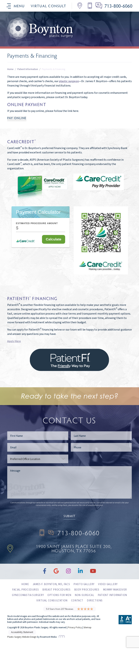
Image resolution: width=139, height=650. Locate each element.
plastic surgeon (69, 81)
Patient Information (27, 69)
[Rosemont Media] (61, 637)
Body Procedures (86, 590)
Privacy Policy (75, 627)
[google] (16, 32)
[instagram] (28, 32)
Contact (77, 600)
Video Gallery (108, 584)
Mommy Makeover (115, 590)
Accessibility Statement (22, 632)
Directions (95, 600)
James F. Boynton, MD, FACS (51, 584)
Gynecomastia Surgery (28, 595)
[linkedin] (40, 32)
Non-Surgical (84, 595)
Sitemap (87, 627)
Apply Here (14, 341)
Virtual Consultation (52, 600)
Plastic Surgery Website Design (22, 637)
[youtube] (52, 32)
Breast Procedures (56, 590)
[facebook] (5, 32)
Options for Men (59, 595)
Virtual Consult (48, 5)
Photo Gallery (83, 584)
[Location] (77, 6)
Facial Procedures (25, 590)
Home (10, 69)
